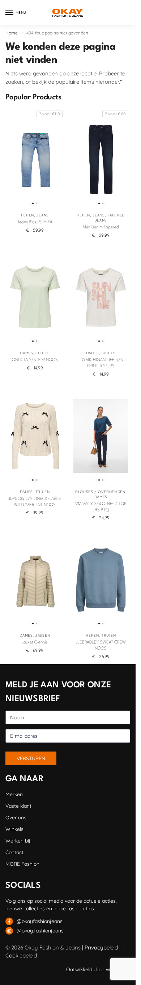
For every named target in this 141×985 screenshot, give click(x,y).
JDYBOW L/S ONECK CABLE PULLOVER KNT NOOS (34, 502)
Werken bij (17, 840)
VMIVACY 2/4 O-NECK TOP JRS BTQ (100, 507)
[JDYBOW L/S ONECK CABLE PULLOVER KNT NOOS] (35, 436)
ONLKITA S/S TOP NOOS (35, 360)
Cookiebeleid (21, 955)
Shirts (42, 353)
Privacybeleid (101, 947)
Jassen (42, 635)
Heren (27, 215)
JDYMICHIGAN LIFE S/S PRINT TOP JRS (101, 363)
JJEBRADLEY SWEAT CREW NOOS (101, 645)
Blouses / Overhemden (100, 491)
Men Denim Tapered (101, 227)
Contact (14, 852)
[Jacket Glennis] (35, 580)
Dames (26, 353)
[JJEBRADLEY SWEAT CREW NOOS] (101, 580)
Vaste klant (18, 806)
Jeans (42, 215)
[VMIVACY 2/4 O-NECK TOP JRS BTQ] (101, 436)
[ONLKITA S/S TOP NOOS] (35, 297)
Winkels (14, 829)
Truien (42, 491)
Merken (14, 794)
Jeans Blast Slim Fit (34, 222)
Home (11, 33)
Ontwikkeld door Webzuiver (98, 969)
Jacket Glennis (35, 642)
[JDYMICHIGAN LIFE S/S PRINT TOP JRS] (101, 297)
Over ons (15, 817)
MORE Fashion (22, 864)
